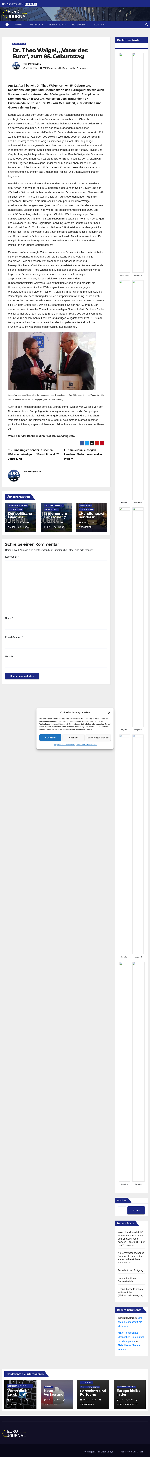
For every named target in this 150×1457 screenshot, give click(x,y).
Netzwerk (79, 24)
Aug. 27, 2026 (17, 1400)
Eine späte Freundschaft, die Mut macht (130, 1322)
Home (18, 24)
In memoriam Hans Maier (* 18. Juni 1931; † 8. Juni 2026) (55, 519)
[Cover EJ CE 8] (138, 390)
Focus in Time (86, 1382)
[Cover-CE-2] (138, 1072)
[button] (109, 712)
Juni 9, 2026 (52, 523)
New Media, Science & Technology (17, 1386)
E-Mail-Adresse (14, 637)
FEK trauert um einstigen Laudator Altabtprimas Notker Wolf (83, 454)
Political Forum (15, 509)
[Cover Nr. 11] (124, 163)
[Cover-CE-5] (124, 844)
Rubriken (35, 24)
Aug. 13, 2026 (17, 523)
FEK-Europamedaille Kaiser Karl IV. (59, 68)
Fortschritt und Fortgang (130, 1270)
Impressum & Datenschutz (64, 745)
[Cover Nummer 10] (138, 163)
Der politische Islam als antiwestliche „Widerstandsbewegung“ (131, 1292)
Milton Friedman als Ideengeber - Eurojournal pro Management (131, 1337)
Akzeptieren (50, 737)
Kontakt (100, 24)
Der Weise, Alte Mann (126, 1387)
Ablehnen (73, 737)
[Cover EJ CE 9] (124, 390)
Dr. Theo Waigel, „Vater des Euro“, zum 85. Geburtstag (50, 53)
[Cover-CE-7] (124, 617)
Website (9, 656)
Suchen (122, 1200)
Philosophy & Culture (18, 505)
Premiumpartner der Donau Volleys (98, 1452)
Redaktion (56, 24)
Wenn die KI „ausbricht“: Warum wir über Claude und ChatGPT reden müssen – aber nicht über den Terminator (131, 1238)
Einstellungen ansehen (98, 737)
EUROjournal (34, 64)
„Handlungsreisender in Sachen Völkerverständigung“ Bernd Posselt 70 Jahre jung (33, 454)
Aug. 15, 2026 (126, 1400)
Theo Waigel (82, 68)
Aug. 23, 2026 (53, 1400)
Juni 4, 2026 (88, 523)
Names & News (19, 44)
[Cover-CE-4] (138, 844)
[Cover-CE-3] (124, 1072)
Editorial (49, 1387)
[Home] (7, 24)
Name (9, 618)
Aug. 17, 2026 (90, 1400)
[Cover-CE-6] (138, 617)
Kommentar (12, 557)
